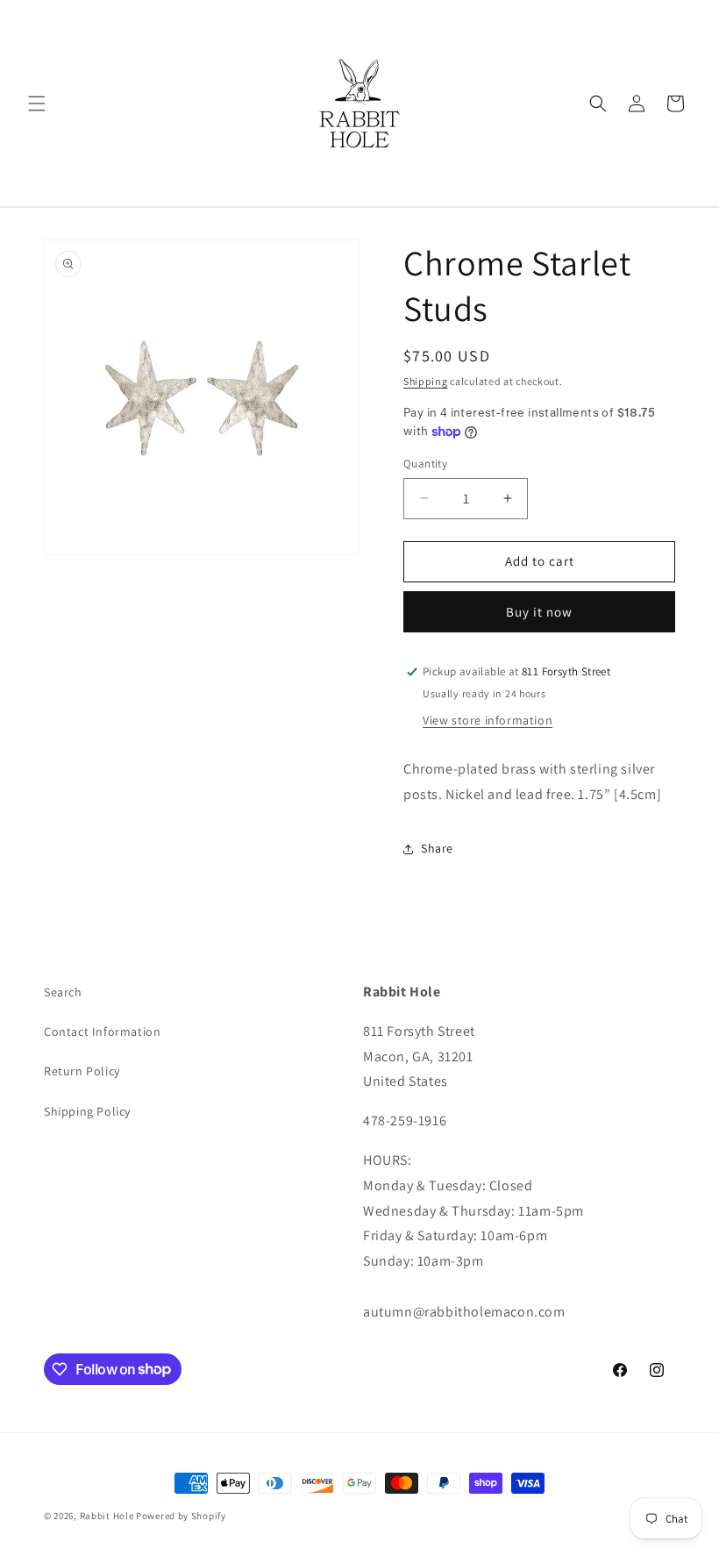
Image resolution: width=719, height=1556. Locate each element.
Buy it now (539, 611)
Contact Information (102, 1031)
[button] (37, 103)
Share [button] (437, 848)
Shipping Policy (87, 1111)
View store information (487, 720)
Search (63, 992)
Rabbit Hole (107, 1516)
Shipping (425, 381)
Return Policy (82, 1071)
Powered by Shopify (181, 1516)
